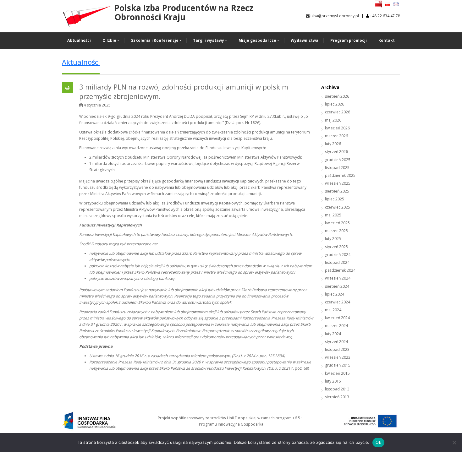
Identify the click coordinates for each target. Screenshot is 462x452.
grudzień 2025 (337, 159)
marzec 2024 (336, 325)
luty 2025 (333, 238)
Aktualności (79, 40)
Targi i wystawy (208, 40)
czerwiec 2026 (337, 112)
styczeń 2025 (336, 246)
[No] (454, 442)
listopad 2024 (337, 262)
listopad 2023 (337, 349)
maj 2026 (333, 120)
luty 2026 (333, 143)
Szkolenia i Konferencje (155, 40)
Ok (378, 442)
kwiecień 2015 (337, 373)
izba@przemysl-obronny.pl (334, 16)
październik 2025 (340, 175)
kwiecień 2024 (337, 317)
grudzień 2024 (337, 254)
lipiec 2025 (334, 199)
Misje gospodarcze (257, 40)
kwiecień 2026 (337, 128)
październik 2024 (340, 270)
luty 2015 (333, 381)
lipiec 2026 (334, 104)
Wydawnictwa (304, 40)
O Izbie (109, 40)
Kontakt (386, 40)
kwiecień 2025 (337, 223)
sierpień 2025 (337, 191)
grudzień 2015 (337, 365)
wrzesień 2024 (337, 278)
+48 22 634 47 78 (385, 16)
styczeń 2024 (336, 341)
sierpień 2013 (337, 397)
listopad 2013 (337, 389)
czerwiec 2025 (337, 207)
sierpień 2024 (337, 286)
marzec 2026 (336, 136)
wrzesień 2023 (337, 357)
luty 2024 (333, 333)
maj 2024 (333, 310)
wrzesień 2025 (337, 183)
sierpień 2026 (337, 96)
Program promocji (348, 40)
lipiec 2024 (334, 294)
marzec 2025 (336, 230)
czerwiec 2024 (337, 302)
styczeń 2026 (336, 151)
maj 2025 (333, 215)
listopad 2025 (337, 167)
